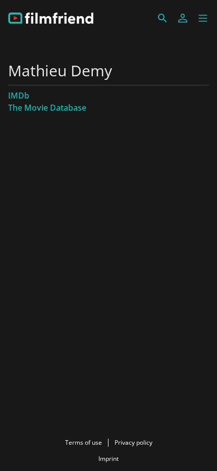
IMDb (18, 95)
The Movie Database (47, 107)
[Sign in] (183, 18)
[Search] (162, 18)
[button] (203, 18)
